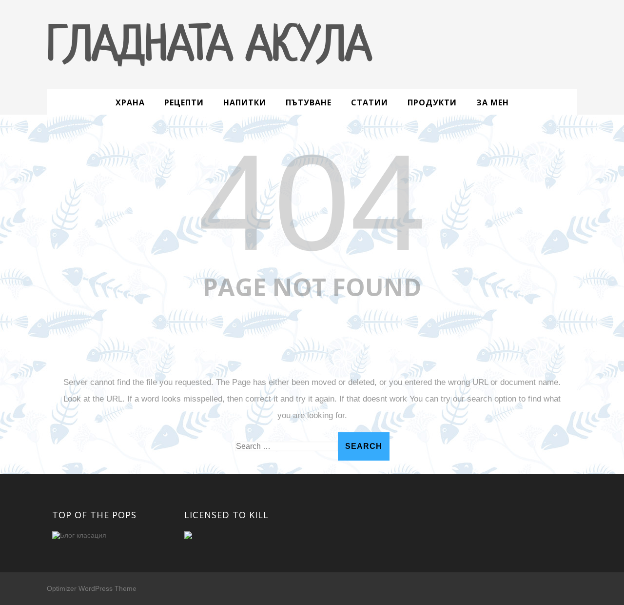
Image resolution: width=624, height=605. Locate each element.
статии (369, 102)
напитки (244, 102)
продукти (432, 102)
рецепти (184, 102)
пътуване (309, 102)
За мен (492, 102)
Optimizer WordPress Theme (91, 588)
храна (130, 102)
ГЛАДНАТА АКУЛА (209, 47)
